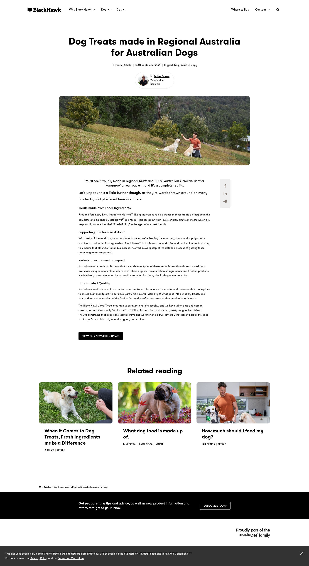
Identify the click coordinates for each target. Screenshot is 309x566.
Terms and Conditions (71, 558)
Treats (118, 65)
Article (127, 65)
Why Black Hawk (80, 10)
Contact (260, 10)
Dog (104, 10)
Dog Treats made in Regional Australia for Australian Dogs (80, 486)
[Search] (277, 9)
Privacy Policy (39, 558)
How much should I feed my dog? (232, 434)
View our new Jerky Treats (100, 336)
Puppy (193, 65)
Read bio (155, 84)
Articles (47, 486)
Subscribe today (215, 506)
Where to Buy (240, 10)
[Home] (40, 486)
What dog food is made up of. (153, 434)
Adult (184, 65)
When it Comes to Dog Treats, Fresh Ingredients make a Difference (72, 437)
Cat (119, 10)
